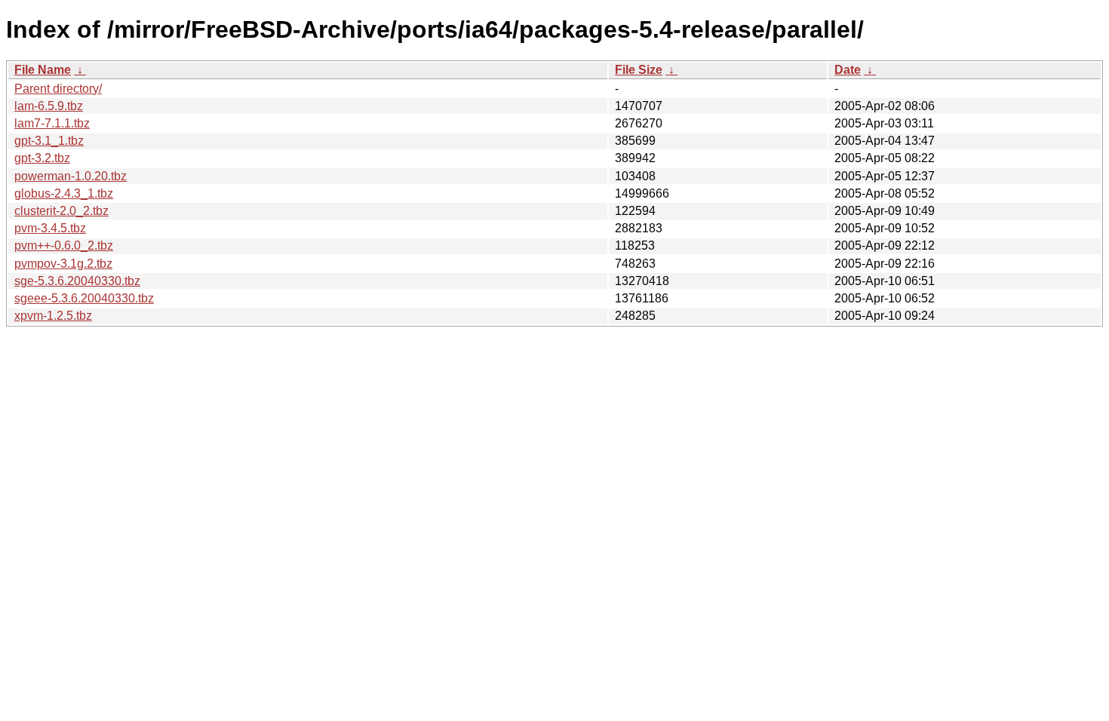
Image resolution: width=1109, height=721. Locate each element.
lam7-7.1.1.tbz (52, 123)
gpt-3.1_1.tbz (49, 140)
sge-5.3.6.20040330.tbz (77, 281)
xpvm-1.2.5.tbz (53, 315)
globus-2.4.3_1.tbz (63, 193)
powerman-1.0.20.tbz (70, 176)
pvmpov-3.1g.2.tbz (63, 263)
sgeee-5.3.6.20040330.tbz (84, 298)
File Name (42, 69)
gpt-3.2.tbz (42, 158)
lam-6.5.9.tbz (48, 106)
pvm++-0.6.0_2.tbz (63, 245)
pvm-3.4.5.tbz (50, 228)
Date (847, 69)
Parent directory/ (58, 88)
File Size (638, 69)
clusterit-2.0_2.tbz (61, 210)
